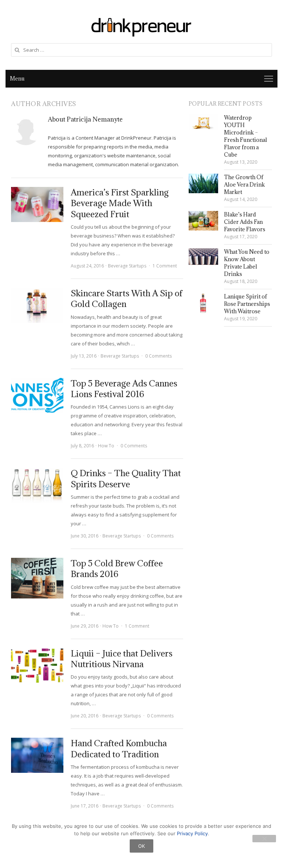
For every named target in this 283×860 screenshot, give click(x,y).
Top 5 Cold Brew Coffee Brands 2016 (117, 568)
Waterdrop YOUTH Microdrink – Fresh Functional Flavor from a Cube (245, 136)
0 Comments (158, 356)
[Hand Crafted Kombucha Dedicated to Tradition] (37, 755)
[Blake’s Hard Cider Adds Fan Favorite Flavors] (203, 221)
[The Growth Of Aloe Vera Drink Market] (203, 183)
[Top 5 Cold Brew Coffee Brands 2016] (37, 578)
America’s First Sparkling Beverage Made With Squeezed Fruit (120, 203)
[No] (264, 838)
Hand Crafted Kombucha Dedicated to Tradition (119, 748)
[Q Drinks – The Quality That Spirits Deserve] (37, 485)
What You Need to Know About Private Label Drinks (246, 262)
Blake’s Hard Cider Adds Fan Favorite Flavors (244, 222)
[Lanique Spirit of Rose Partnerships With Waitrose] (203, 303)
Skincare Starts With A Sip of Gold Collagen (126, 298)
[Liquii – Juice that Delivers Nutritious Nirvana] (37, 665)
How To (106, 446)
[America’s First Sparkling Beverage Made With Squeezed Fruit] (37, 204)
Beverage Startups (127, 266)
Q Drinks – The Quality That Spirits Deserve (126, 478)
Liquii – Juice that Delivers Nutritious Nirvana (121, 658)
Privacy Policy (192, 833)
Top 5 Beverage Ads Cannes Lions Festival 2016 (124, 388)
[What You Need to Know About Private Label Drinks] (203, 256)
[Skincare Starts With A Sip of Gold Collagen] (37, 305)
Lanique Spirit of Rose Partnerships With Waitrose (247, 304)
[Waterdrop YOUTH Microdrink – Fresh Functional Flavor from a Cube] (203, 122)
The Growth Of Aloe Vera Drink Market (244, 184)
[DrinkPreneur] (141, 26)
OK (141, 846)
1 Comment (165, 266)
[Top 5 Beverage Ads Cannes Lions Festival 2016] (37, 395)
